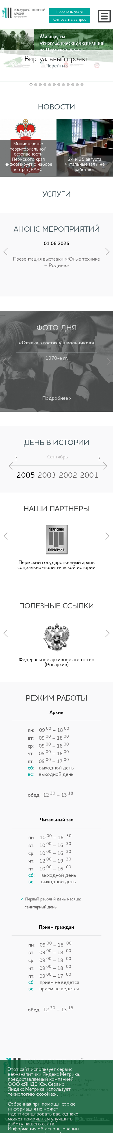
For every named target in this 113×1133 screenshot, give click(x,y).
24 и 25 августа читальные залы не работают (85, 164)
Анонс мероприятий (57, 229)
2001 (89, 475)
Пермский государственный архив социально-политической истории (56, 565)
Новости (56, 107)
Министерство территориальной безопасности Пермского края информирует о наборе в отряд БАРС (28, 157)
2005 (26, 475)
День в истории (56, 443)
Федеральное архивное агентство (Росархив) (56, 662)
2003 (47, 475)
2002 (68, 475)
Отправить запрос (69, 20)
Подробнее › (56, 398)
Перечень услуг (70, 12)
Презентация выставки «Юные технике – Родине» (56, 262)
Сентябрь (57, 457)
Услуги (57, 194)
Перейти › (56, 66)
